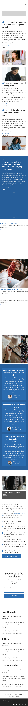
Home (8, 692)
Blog (13, 692)
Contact (21, 694)
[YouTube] (16, 704)
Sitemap (11, 697)
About (17, 697)
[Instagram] (22, 704)
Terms (15, 694)
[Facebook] (14, 704)
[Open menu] (25, 5)
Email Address (9, 588)
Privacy (19, 692)
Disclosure (7, 694)
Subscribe (14, 596)
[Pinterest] (19, 704)
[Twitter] (25, 704)
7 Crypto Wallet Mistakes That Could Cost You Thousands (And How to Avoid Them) (14, 625)
